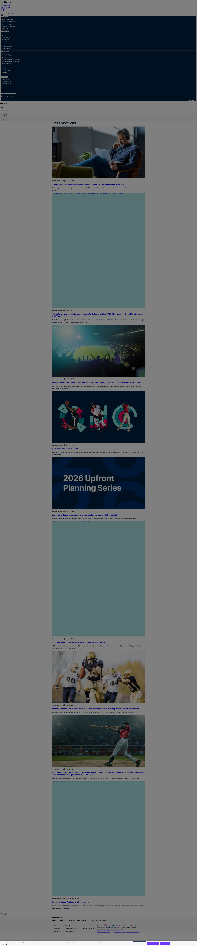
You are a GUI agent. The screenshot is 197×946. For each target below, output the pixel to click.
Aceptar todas (164, 943)
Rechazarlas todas (153, 943)
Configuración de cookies (139, 943)
